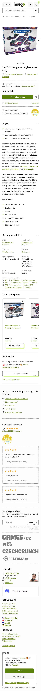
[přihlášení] (30, 4)
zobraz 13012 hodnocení (11, 431)
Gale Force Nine (8, 252)
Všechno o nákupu (9, 604)
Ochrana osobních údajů (11, 636)
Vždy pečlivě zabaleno (13, 412)
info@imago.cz (10, 578)
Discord (8, 580)
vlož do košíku (19, 97)
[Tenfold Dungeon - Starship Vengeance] (14, 324)
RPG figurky (15, 16)
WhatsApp (9, 583)
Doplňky (34, 283)
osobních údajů (33, 529)
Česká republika (11, 618)
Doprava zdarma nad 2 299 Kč (16, 399)
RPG (7, 16)
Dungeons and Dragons (13, 74)
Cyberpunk (26, 252)
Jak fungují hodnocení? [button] (11, 379)
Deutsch (8, 625)
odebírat (32, 522)
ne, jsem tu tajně (19, 677)
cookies (23, 658)
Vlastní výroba (10, 409)
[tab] (17, 63)
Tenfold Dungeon (28, 16)
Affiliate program (8, 646)
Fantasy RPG (28, 285)
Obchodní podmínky (10, 634)
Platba (13, 606)
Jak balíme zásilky (9, 608)
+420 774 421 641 (12, 573)
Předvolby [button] (15, 665)
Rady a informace (8, 639)
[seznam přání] (36, 97)
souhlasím (19, 671)
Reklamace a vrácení (10, 611)
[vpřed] (38, 40)
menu (8, 5)
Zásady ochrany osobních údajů (17, 683)
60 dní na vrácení (11, 402)
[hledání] (36, 10)
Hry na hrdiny (16, 285)
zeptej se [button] (35, 103)
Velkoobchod (7, 641)
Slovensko (8, 620)
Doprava (5, 606)
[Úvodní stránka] (3, 16)
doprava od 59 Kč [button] (28, 86)
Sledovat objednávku (10, 613)
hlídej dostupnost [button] (11, 103)
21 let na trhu (9, 405)
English (7, 623)
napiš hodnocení (22, 374)
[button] (20, 123)
